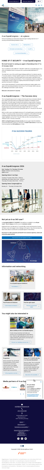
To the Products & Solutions (11, 305)
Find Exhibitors (15, 286)
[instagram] (18, 439)
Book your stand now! (28, 1)
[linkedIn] (22, 439)
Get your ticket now (13, 1)
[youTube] (26, 439)
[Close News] (34, 380)
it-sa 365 (30, 49)
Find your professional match (31, 306)
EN (39, 1)
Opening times (26, 44)
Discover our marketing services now (20, 342)
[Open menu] (41, 5)
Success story (14, 44)
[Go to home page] (11, 5)
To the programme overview (11, 373)
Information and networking (16, 49)
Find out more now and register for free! (21, 237)
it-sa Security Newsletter (20, 53)
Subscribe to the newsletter (31, 374)
